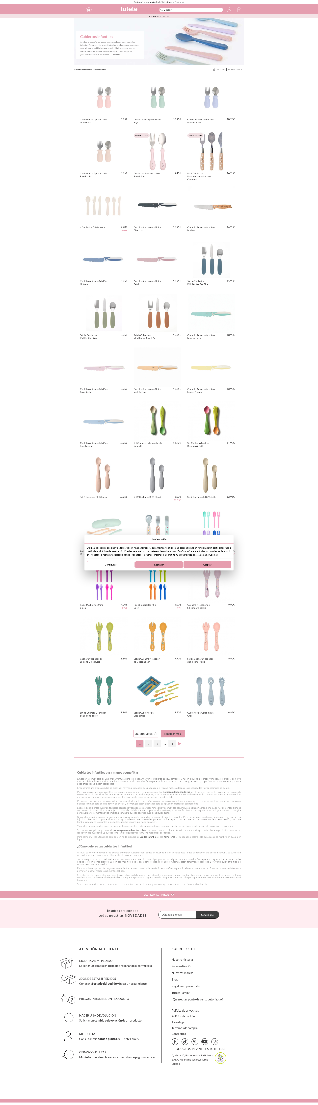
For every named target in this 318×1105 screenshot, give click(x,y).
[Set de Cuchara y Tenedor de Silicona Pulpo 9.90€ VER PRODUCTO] (211, 636)
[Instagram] (214, 1041)
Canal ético (179, 1033)
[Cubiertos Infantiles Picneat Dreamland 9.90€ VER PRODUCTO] (104, 528)
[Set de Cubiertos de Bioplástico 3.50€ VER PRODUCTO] (157, 690)
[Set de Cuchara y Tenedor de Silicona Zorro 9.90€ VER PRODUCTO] (104, 690)
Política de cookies (183, 1016)
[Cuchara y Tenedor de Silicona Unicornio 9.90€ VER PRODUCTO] (211, 582)
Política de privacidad (185, 1010)
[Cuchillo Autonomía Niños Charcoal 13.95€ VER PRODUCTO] (157, 205)
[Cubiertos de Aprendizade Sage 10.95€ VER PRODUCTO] (157, 97)
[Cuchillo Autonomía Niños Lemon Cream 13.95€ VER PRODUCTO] (211, 366)
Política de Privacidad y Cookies (201, 554)
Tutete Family (180, 992)
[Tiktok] (185, 1041)
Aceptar (207, 564)
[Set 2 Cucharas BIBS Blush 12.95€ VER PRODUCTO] (104, 474)
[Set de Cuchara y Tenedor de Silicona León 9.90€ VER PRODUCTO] (157, 636)
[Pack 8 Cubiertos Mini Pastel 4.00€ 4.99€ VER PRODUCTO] (211, 528)
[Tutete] (136, 10)
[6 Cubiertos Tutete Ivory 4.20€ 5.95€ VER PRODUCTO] (104, 205)
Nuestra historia (182, 959)
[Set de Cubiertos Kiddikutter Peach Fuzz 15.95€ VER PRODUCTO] (157, 313)
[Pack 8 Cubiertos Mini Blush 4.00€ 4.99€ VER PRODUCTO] (104, 582)
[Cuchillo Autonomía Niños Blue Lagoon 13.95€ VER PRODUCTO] (104, 420)
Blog (175, 979)
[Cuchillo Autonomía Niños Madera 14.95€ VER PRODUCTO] (211, 205)
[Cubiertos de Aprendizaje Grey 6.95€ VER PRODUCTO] (211, 690)
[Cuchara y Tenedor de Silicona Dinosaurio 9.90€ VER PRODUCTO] (104, 636)
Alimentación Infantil (82, 70)
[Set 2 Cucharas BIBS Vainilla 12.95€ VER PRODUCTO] (211, 474)
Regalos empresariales (186, 986)
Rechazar (159, 564)
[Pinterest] (194, 1041)
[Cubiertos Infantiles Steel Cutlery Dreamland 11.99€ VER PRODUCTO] (157, 528)
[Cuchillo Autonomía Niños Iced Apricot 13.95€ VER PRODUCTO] (157, 366)
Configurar (110, 564)
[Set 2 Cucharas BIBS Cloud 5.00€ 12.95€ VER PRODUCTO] (157, 474)
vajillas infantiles (149, 836)
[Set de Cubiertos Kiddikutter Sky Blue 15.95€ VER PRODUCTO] (211, 259)
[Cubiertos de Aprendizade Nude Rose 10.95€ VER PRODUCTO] (104, 97)
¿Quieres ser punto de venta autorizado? (197, 999)
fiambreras (169, 836)
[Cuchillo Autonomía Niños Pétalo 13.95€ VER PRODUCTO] (157, 259)
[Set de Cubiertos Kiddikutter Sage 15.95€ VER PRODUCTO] (104, 313)
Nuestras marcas (182, 973)
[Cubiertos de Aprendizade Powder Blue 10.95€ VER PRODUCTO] (211, 97)
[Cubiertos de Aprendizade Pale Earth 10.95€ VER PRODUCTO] (104, 151)
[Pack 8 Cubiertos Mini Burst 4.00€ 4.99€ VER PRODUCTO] (157, 582)
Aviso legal (178, 1022)
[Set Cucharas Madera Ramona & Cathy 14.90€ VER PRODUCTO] (211, 420)
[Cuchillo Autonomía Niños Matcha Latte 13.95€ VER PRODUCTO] (211, 313)
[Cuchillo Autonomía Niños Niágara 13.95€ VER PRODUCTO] (104, 259)
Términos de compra (185, 1028)
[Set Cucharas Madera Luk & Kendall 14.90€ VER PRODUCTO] (157, 420)
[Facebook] (175, 1041)
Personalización (182, 966)
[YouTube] (204, 1041)
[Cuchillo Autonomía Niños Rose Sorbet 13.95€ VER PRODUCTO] (104, 366)
